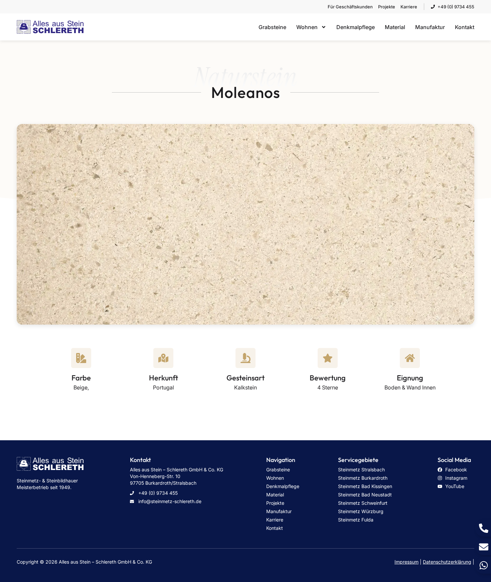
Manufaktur (430, 27)
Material (395, 27)
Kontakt (464, 27)
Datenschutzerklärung (447, 562)
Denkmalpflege (355, 27)
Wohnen (307, 27)
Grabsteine (272, 27)
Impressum (406, 562)
